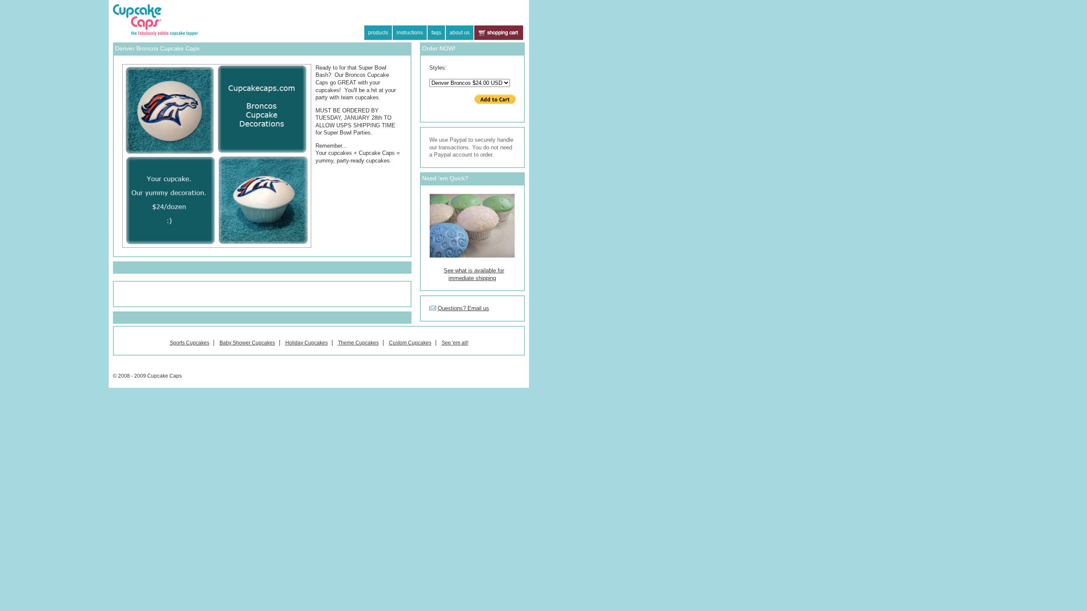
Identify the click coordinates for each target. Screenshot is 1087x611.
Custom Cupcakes (410, 343)
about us (460, 33)
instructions (410, 33)
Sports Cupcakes (189, 343)
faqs (436, 33)
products (378, 33)
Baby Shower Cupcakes (247, 343)
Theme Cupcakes (358, 343)
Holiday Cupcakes (306, 343)
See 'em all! (455, 343)
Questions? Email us (463, 308)
